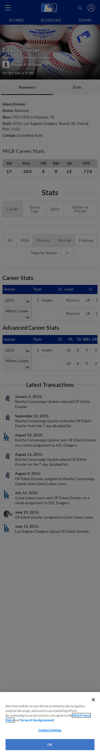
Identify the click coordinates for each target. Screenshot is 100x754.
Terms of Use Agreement (37, 720)
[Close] (93, 700)
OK (50, 744)
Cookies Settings (50, 730)
